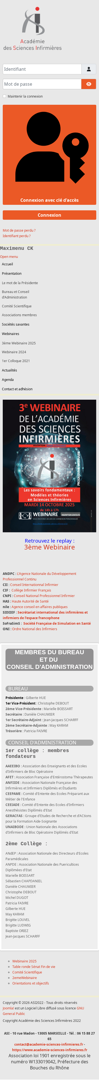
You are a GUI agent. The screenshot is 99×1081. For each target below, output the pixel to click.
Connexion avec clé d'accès (49, 200)
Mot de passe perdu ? (19, 230)
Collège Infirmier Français (31, 590)
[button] (48, 334)
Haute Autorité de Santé (30, 601)
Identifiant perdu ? (17, 236)
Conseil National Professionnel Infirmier (44, 595)
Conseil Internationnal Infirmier (34, 584)
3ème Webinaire (49, 546)
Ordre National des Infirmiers (34, 629)
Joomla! (8, 1008)
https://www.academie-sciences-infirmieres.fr (49, 1050)
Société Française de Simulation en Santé (57, 623)
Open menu (9, 256)
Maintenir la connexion (25, 96)
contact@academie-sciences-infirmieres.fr (48, 1044)
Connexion (49, 215)
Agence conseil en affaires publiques (40, 606)
